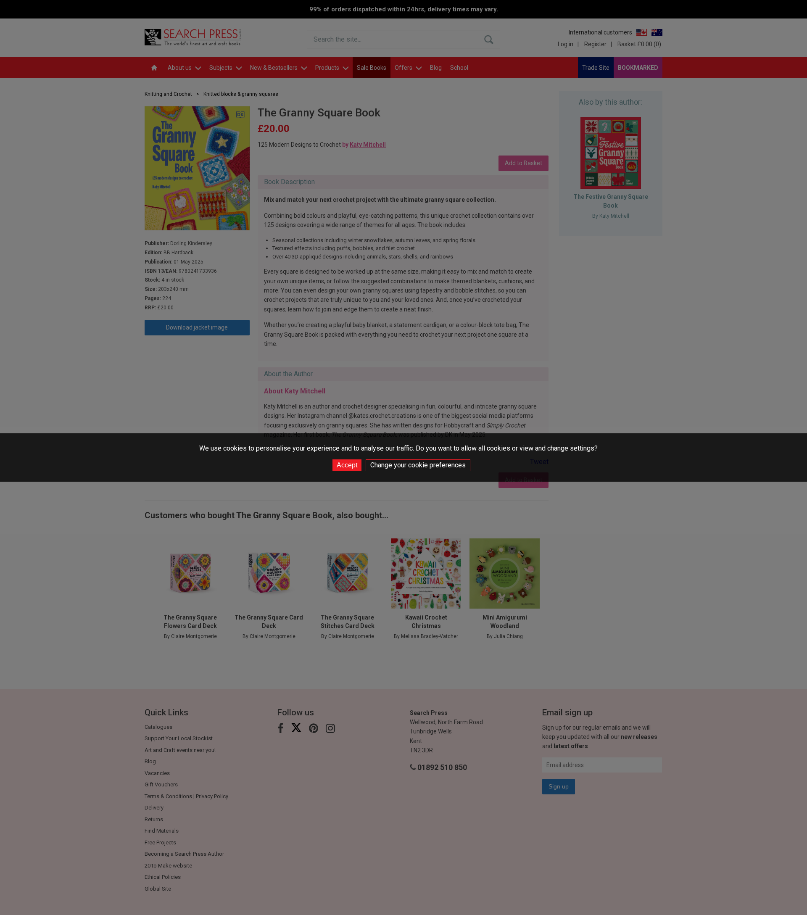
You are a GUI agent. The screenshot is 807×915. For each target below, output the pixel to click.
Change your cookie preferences (418, 465)
